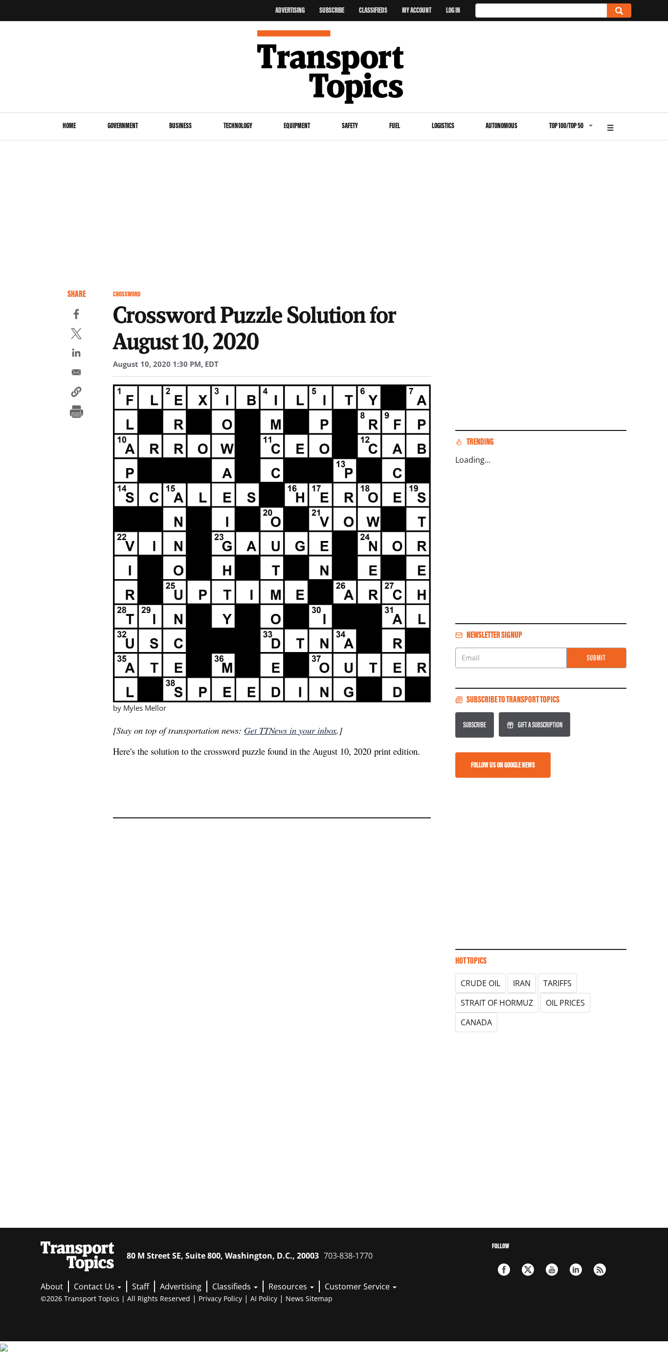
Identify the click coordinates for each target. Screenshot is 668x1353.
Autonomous (501, 125)
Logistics (443, 125)
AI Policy (263, 1298)
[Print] (76, 413)
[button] (76, 393)
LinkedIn (576, 1269)
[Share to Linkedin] (76, 354)
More (610, 126)
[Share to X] (76, 335)
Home (69, 125)
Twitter (528, 1269)
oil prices (565, 1002)
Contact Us (95, 1286)
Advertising (290, 10)
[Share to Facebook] (76, 315)
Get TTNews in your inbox (290, 730)
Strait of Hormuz (497, 1002)
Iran (522, 983)
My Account (416, 10)
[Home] (334, 67)
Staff (140, 1286)
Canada (476, 1022)
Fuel (394, 125)
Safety (350, 125)
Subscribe (331, 10)
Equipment (297, 125)
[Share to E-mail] (76, 374)
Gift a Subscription (540, 724)
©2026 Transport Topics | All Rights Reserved (115, 1298)
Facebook (504, 1269)
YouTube (552, 1269)
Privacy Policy (220, 1298)
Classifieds (373, 10)
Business (180, 125)
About (52, 1286)
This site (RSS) (600, 1269)
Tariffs (557, 983)
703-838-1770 (348, 1255)
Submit (596, 657)
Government (123, 125)
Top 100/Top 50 (566, 125)
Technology (237, 125)
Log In (453, 10)
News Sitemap (309, 1298)
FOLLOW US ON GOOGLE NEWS (503, 764)
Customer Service (358, 1286)
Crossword (126, 294)
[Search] (619, 10)
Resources (288, 1286)
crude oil (480, 983)
